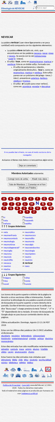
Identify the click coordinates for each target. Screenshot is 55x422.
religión (22, 363)
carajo (10, 352)
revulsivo (15, 336)
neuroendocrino (32, 248)
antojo (28, 349)
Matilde (44, 349)
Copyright (26, 385)
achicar (40, 339)
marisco (28, 73)
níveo (50, 53)
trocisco (26, 81)
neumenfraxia (10, 235)
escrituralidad (45, 360)
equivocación (21, 352)
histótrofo (6, 339)
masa (21, 349)
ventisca (38, 73)
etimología (6, 360)
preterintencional (20, 339)
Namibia (29, 217)
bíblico (30, 363)
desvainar (45, 87)
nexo (27, 266)
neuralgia (29, 245)
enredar (35, 87)
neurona (7, 254)
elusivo (36, 349)
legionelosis (26, 336)
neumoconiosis (11, 238)
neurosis (7, 257)
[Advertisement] (28, 24)
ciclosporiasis (39, 336)
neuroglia (8, 251)
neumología (9, 242)
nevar (44, 53)
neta (6, 232)
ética (26, 360)
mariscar (48, 62)
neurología (30, 251)
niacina (7, 269)
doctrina (49, 339)
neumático (30, 232)
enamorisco (18, 73)
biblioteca (13, 363)
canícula (14, 349)
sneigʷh (11, 59)
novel (6, 284)
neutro (28, 257)
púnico (4, 363)
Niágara (7, 278)
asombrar (26, 87)
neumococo (30, 235)
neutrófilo (8, 260)
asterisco (35, 78)
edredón (5, 349)
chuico (31, 352)
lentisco (43, 78)
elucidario (5, 336)
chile (20, 360)
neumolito (29, 238)
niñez (27, 278)
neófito (28, 224)
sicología (33, 360)
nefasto (7, 224)
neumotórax (9, 245)
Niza (6, 281)
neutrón (28, 260)
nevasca (37, 53)
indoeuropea (40, 56)
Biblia (14, 360)
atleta (3, 352)
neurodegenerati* (12, 248)
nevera (12, 56)
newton (7, 266)
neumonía (29, 242)
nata (6, 221)
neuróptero (30, 254)
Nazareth (29, 221)
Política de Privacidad (12, 385)
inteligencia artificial (29, 394)
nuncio (28, 284)
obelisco (17, 81)
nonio (27, 281)
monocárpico (7, 341)
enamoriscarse (36, 62)
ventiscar (11, 64)
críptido (32, 339)
